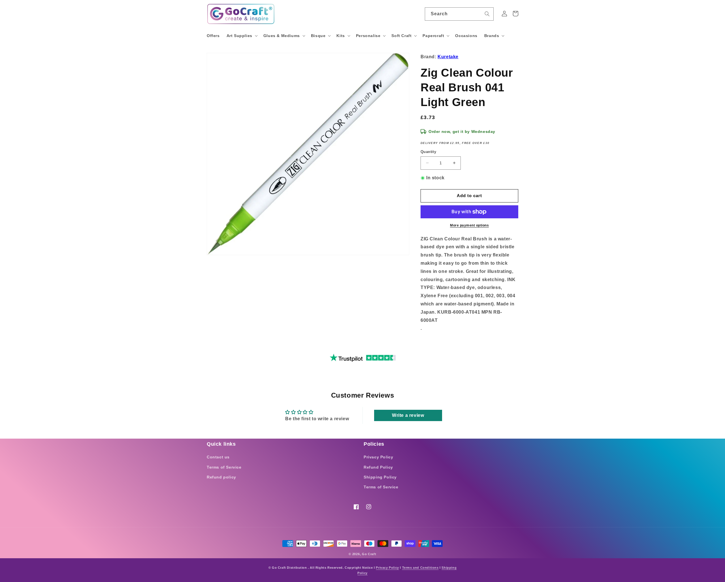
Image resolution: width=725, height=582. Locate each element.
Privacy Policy (378, 457)
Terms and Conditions (420, 567)
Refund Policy (378, 467)
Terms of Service (224, 467)
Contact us (218, 457)
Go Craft (369, 554)
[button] (241, 36)
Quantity (428, 152)
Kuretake (448, 56)
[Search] (487, 14)
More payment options (469, 225)
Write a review (408, 415)
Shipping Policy (380, 477)
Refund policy (221, 477)
